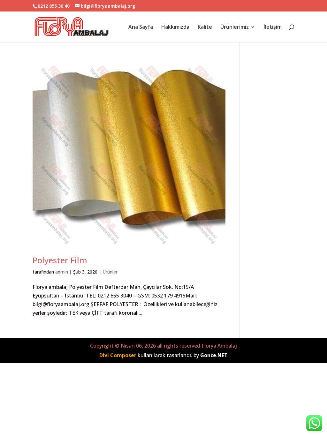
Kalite (205, 27)
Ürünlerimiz (234, 27)
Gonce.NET (214, 355)
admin (61, 272)
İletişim (272, 27)
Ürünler (110, 272)
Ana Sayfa (140, 27)
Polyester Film (60, 260)
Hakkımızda (175, 27)
